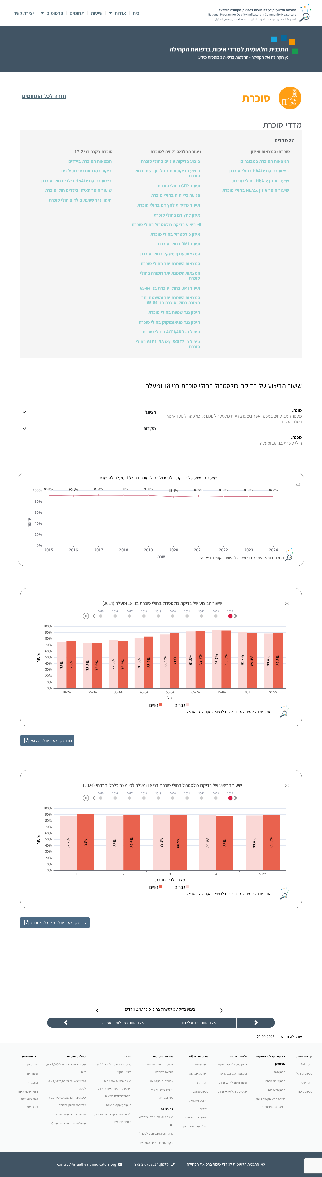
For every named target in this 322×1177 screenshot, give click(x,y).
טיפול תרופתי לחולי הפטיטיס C (68, 1123)
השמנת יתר (31, 1082)
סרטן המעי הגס (276, 1090)
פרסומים (54, 13)
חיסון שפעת (201, 1064)
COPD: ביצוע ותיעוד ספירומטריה (162, 1093)
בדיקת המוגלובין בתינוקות (232, 1064)
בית (136, 13)
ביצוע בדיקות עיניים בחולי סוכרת (170, 161)
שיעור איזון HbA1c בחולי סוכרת (260, 180)
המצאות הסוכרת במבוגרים (264, 161)
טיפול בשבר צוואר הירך (195, 1126)
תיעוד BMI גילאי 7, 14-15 (233, 1082)
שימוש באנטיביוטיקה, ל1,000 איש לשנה (67, 1084)
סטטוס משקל (200, 1091)
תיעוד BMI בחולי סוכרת (179, 243)
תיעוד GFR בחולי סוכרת (179, 185)
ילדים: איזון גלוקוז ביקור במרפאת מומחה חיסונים (112, 1118)
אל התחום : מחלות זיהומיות (123, 1022)
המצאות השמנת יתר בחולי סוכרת (170, 263)
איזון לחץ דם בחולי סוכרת (177, 215)
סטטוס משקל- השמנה (118, 1105)
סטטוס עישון (305, 1091)
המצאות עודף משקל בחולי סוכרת (170, 253)
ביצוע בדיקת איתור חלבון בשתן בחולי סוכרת (166, 173)
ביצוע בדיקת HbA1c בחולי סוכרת (259, 170)
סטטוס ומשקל (304, 1073)
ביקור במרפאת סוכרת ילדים (86, 170)
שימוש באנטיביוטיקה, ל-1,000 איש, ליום (66, 1068)
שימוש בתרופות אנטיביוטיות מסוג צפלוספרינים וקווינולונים (67, 1101)
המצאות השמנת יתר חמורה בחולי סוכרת (170, 276)
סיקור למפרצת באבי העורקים (156, 1143)
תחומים (77, 13)
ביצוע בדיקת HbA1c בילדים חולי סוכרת (76, 180)
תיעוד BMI (306, 1064)
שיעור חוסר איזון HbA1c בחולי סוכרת (255, 190)
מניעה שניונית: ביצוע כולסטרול (156, 1133)
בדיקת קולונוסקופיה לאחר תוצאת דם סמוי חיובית (270, 1103)
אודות (120, 13)
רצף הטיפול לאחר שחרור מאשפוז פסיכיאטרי (28, 1099)
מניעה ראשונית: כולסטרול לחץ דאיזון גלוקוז (114, 1068)
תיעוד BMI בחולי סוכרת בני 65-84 (170, 288)
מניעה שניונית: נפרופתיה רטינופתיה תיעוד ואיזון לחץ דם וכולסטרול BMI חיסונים (114, 1088)
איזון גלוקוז (32, 1064)
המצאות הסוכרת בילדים (90, 161)
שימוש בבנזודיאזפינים (196, 1117)
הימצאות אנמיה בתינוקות (233, 1073)
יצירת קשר (24, 13)
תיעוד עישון (306, 1082)
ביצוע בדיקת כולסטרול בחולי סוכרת (164, 224)
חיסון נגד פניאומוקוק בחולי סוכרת (169, 322)
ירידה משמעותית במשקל (198, 1104)
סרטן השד (279, 1072)
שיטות (96, 13)
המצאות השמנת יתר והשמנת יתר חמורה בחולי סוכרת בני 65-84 (170, 300)
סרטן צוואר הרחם (275, 1081)
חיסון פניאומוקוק (198, 1073)
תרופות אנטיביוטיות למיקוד (70, 1114)
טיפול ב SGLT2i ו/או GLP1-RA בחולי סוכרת (168, 344)
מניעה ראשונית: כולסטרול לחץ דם (156, 1120)
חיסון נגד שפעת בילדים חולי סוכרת (80, 200)
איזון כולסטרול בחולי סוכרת (175, 234)
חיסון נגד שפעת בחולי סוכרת (174, 312)
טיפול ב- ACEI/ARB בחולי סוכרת (171, 331)
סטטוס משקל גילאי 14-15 (232, 1091)
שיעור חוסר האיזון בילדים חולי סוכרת (78, 190)
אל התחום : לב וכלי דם (199, 1022)
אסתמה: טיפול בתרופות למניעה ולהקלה (160, 1068)
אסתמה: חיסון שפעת (161, 1081)
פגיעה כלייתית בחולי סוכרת (175, 195)
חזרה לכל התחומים (44, 95)
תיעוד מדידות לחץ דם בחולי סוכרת (168, 205)
